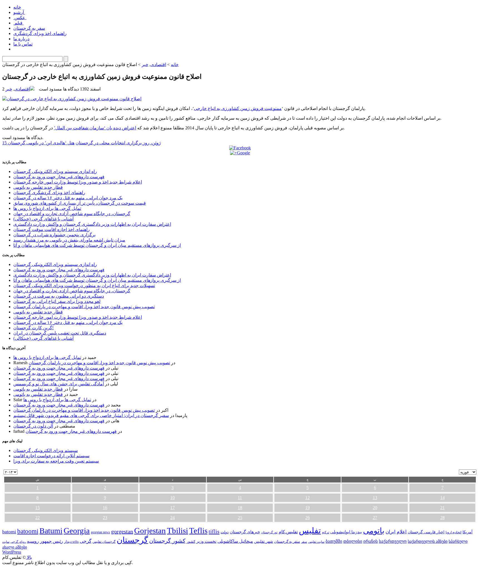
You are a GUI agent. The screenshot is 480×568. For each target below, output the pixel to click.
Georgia (77, 530)
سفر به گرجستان (29, 28)
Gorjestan (150, 530)
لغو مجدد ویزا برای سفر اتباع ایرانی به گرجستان (57, 301)
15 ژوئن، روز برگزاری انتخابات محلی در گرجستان (81, 142)
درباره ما (21, 38)
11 (240, 497)
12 (307, 497)
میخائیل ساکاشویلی (235, 541)
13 (375, 497)
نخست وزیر (206, 541)
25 (240, 517)
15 (37, 507)
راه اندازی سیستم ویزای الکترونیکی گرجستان (55, 171)
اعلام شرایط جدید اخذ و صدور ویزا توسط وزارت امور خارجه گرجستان (77, 182)
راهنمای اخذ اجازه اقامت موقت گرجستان (51, 229)
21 (442, 507)
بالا (29, 557)
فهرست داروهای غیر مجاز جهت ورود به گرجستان (58, 176)
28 (442, 517)
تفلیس (310, 530)
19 (307, 507)
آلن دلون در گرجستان (33, 426)
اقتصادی (158, 64)
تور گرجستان (269, 532)
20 (375, 507)
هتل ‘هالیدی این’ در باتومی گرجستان (41, 142)
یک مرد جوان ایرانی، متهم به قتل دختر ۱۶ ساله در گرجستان (67, 197)
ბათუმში (334, 541)
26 (307, 517)
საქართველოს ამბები (428, 541)
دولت (225, 532)
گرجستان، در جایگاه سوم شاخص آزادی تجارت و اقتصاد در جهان (71, 213)
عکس (19, 17)
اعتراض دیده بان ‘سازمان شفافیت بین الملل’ (95, 127)
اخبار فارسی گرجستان (426, 532)
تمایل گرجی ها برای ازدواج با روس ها (47, 208)
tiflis (214, 531)
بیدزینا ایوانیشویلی (346, 531)
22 (37, 517)
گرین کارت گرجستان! (33, 327)
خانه (17, 7)
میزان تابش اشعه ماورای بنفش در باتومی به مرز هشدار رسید (69, 240)
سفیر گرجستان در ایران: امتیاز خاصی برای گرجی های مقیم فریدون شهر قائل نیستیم (91, 415)
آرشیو (19, 12)
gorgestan (122, 531)
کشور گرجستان (167, 541)
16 (105, 507)
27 (375, 517)
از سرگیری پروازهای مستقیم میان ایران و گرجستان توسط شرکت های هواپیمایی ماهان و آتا (97, 245)
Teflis (198, 530)
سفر (304, 541)
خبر (145, 64)
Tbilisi (177, 530)
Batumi (50, 530)
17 (172, 507)
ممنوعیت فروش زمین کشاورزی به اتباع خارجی (238, 108)
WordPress (11, 552)
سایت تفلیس (316, 541)
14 (442, 497)
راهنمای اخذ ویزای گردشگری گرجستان (49, 192)
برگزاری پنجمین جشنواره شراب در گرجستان (54, 234)
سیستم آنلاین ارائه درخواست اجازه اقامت (51, 455)
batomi (9, 531)
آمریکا (467, 532)
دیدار (68, 541)
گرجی (85, 541)
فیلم (18, 23)
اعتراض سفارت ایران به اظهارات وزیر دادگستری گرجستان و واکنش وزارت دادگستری (92, 224)
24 (172, 517)
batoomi (27, 531)
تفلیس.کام (288, 531)
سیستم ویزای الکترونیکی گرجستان (45, 450)
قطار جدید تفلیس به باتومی (38, 187)
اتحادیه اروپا (453, 532)
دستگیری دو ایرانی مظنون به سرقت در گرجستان (58, 296)
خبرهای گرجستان (245, 531)
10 (172, 497)
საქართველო (393, 541)
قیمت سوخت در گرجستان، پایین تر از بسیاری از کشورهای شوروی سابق (79, 203)
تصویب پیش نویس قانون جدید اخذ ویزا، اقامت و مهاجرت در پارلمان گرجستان (84, 306)
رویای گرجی (18, 541)
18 (240, 507)
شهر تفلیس (263, 541)
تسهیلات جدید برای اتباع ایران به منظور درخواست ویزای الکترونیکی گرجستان (84, 285)
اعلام (402, 531)
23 (105, 517)
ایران (391, 531)
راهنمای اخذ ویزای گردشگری (40, 33)
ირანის (370, 541)
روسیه (33, 541)
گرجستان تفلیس (104, 542)
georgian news (100, 532)
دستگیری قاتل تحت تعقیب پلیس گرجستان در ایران (59, 333)
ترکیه (325, 532)
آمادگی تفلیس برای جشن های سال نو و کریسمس (58, 383)
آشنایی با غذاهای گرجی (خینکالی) (43, 219)
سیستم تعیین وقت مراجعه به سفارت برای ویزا (56, 461)
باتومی (373, 530)
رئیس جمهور (51, 541)
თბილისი (352, 541)
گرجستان (132, 540)
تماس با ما (22, 44)
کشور (191, 542)
